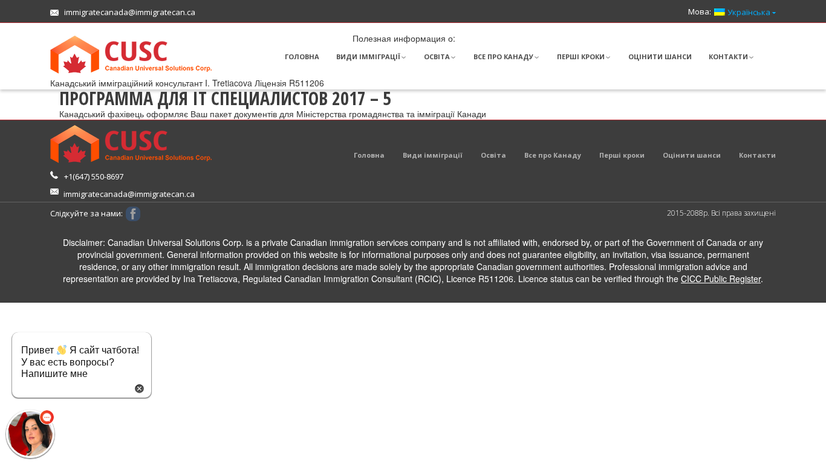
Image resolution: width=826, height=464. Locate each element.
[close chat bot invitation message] (139, 387)
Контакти (728, 56)
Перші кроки (581, 56)
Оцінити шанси (660, 56)
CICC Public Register (721, 278)
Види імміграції (368, 56)
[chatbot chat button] (30, 434)
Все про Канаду (503, 56)
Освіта (437, 56)
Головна (302, 56)
